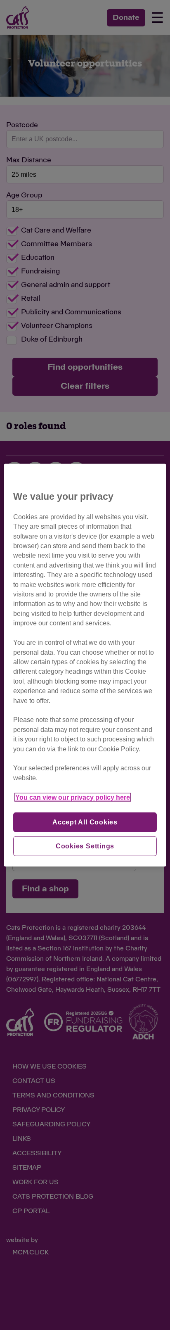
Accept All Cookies (85, 822)
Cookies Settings (85, 846)
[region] (84, 665)
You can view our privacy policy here (72, 796)
